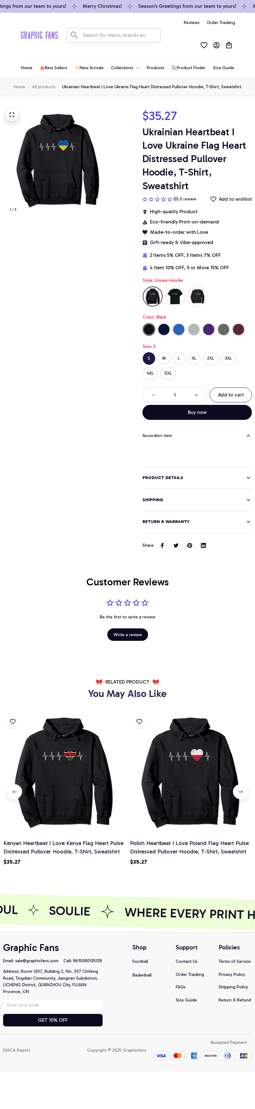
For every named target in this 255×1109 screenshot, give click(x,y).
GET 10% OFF (53, 1020)
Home (19, 86)
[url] (39, 961)
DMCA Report (16, 1050)
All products (43, 86)
